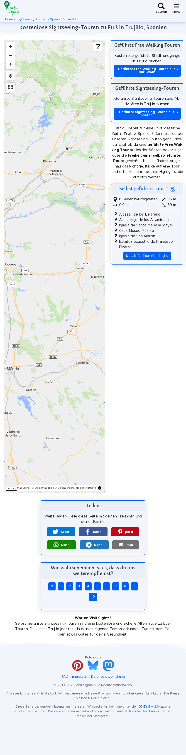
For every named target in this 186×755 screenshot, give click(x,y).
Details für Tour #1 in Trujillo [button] (147, 255)
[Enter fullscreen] (10, 87)
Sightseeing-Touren (31, 19)
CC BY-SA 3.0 (148, 706)
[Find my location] (10, 75)
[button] (61, 531)
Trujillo (71, 19)
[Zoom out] (10, 55)
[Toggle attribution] (100, 488)
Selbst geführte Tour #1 (144, 188)
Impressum (79, 676)
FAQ (65, 676)
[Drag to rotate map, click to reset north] (10, 64)
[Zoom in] (10, 46)
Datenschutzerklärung (108, 676)
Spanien (56, 19)
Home (8, 19)
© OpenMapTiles (43, 487)
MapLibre (23, 487)
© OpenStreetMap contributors (75, 487)
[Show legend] (98, 46)
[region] (54, 266)
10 (93, 596)
